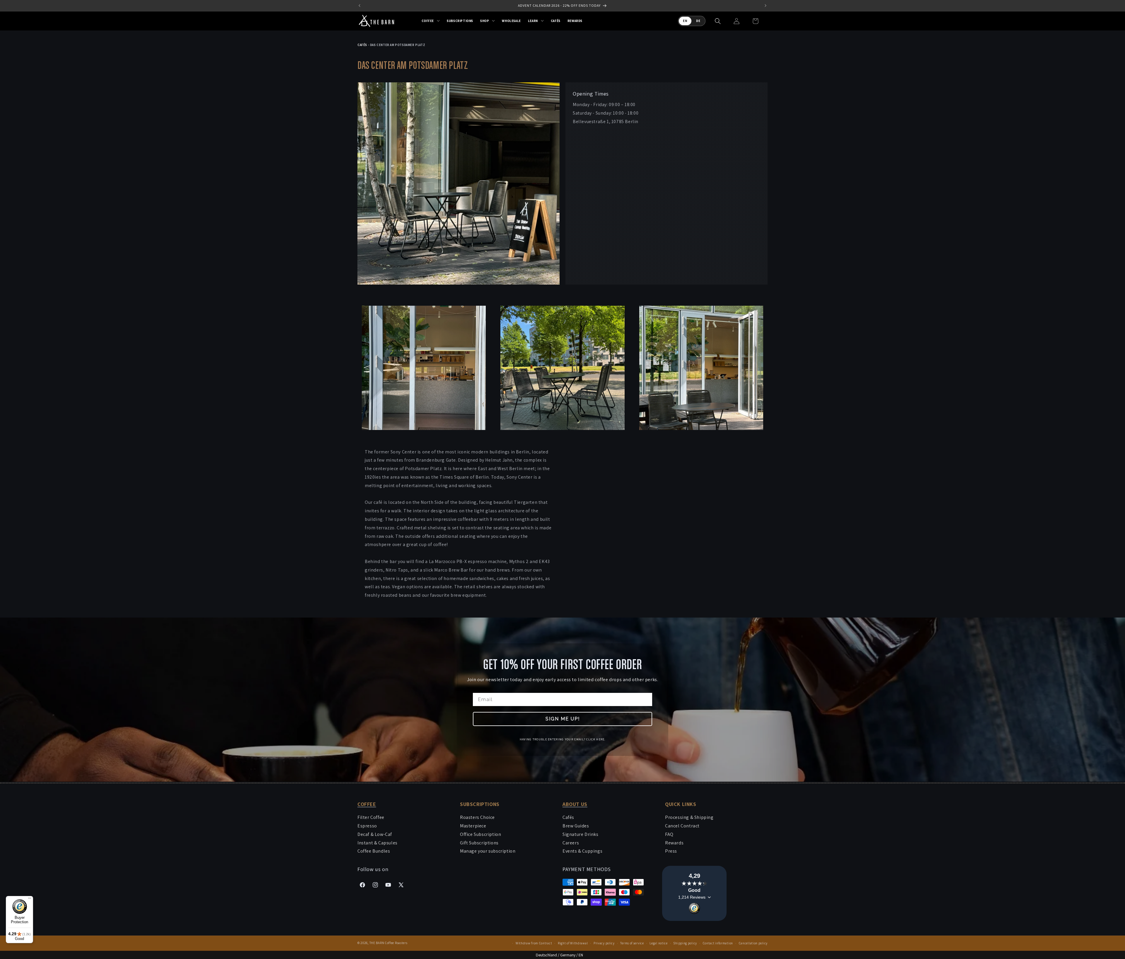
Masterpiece (473, 826)
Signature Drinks (580, 834)
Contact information (718, 943)
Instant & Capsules (377, 843)
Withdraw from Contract (534, 943)
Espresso (367, 826)
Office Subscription (480, 834)
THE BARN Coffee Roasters (388, 943)
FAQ (669, 834)
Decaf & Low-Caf (374, 834)
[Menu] (29, 899)
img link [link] (366, 86)
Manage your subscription (487, 851)
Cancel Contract (682, 826)
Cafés (568, 817)
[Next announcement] (765, 5)
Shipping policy (685, 943)
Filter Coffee (370, 817)
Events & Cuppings (582, 851)
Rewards (674, 843)
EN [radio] (685, 21)
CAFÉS (362, 45)
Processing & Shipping (689, 817)
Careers (570, 843)
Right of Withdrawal (573, 943)
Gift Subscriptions (479, 843)
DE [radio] (698, 21)
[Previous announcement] (359, 5)
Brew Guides (575, 826)
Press (671, 851)
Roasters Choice (477, 817)
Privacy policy (604, 943)
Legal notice (658, 943)
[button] (431, 20)
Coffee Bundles (373, 851)
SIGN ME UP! (563, 719)
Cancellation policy (753, 943)
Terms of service (632, 943)
